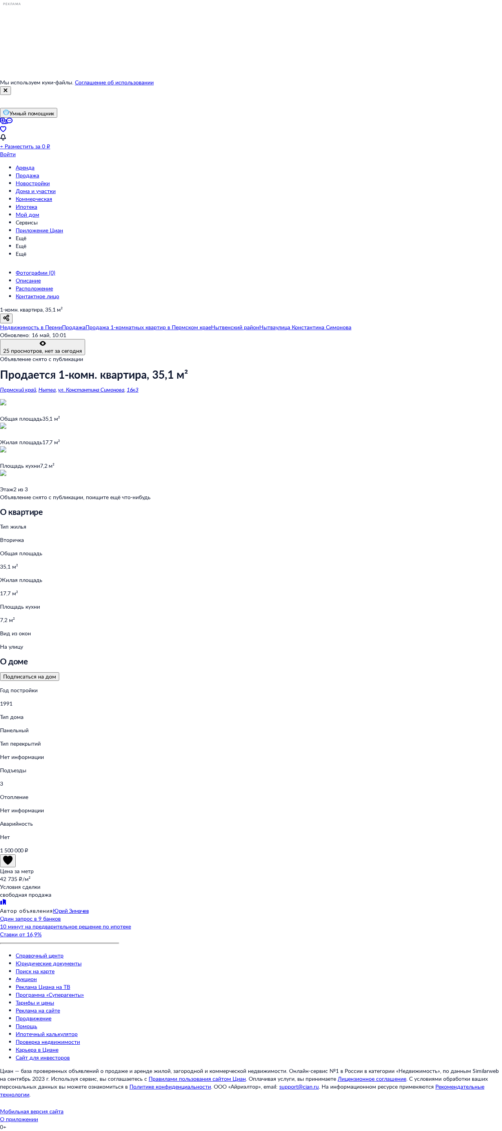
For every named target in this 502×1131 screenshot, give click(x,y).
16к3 (132, 389)
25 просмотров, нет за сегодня (42, 350)
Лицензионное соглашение (372, 1078)
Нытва (47, 389)
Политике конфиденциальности (170, 1086)
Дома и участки (36, 191)
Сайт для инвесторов (43, 1057)
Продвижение (33, 1018)
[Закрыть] (5, 90)
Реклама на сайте (38, 1010)
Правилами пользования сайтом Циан (197, 1078)
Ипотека (26, 206)
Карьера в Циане (37, 1049)
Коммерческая (34, 198)
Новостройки (33, 183)
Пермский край (18, 389)
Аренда (25, 167)
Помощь (26, 1026)
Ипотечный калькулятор (47, 1034)
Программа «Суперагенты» (50, 994)
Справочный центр (40, 955)
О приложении (19, 1119)
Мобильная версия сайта (32, 1111)
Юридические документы (49, 963)
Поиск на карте (35, 971)
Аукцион (26, 979)
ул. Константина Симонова (91, 389)
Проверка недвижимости (48, 1041)
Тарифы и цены (35, 1002)
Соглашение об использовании (114, 82)
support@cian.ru (299, 1086)
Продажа (27, 175)
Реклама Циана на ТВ (43, 987)
